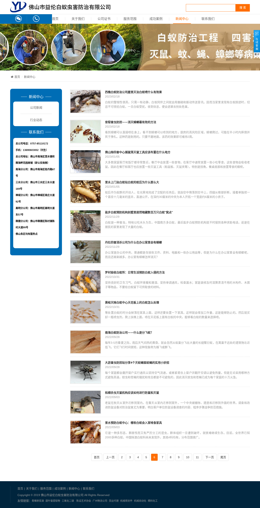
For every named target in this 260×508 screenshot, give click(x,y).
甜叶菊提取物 (53, 500)
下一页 (209, 457)
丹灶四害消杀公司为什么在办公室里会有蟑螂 (133, 242)
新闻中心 (182, 19)
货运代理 (114, 500)
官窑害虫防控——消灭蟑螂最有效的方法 (130, 122)
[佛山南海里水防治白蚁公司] (60, 10)
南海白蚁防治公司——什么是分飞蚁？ (129, 332)
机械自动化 (140, 500)
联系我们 (208, 19)
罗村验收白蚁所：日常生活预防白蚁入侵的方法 (135, 272)
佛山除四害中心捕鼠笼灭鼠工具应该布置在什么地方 (137, 152)
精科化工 (153, 500)
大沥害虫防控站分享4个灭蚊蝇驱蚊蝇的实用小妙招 (137, 362)
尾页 (223, 457)
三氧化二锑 (68, 500)
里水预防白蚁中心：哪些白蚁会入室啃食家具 (133, 423)
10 (187, 457)
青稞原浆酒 (38, 500)
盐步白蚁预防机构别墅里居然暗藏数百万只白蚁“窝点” (139, 212)
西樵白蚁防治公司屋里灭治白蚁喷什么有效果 (133, 92)
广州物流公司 (100, 500)
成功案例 (156, 19)
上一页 (110, 457)
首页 (55, 19)
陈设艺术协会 (83, 500)
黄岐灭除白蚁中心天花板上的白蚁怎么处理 (132, 302)
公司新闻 (36, 107)
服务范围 (130, 19)
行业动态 (36, 120)
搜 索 (242, 7)
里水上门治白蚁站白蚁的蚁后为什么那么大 (132, 182)
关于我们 (78, 19)
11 (197, 457)
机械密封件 (126, 500)
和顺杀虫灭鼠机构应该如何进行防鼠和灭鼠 (132, 392)
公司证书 (104, 19)
